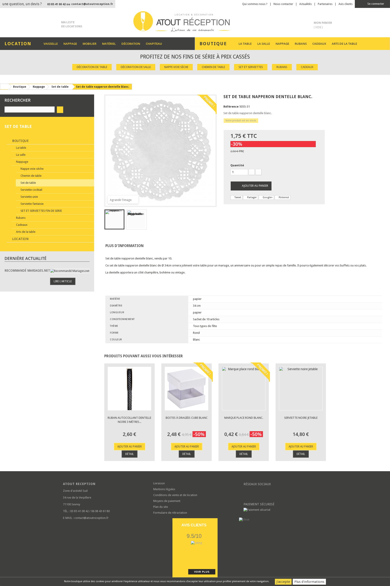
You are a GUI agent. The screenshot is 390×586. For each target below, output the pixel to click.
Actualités (305, 4)
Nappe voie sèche (176, 67)
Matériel (109, 44)
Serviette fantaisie (32, 203)
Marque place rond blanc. (243, 417)
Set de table (28, 182)
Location (20, 239)
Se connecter (375, 3)
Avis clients (346, 4)
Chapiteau (154, 44)
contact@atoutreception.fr (92, 4)
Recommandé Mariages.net (27, 270)
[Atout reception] (195, 21)
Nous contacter (283, 4)
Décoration (130, 44)
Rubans (301, 44)
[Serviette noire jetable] (301, 388)
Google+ (267, 197)
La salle (263, 44)
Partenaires (325, 4)
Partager (251, 197)
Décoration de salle (136, 67)
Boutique (20, 141)
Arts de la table (344, 44)
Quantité (237, 165)
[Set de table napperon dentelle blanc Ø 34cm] (114, 219)
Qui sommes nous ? (254, 4)
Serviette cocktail (31, 189)
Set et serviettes (251, 67)
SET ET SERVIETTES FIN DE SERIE (41, 210)
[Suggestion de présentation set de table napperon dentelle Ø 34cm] (136, 219)
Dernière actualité (25, 258)
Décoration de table (92, 67)
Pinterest (283, 197)
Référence (231, 106)
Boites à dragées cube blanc (187, 417)
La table (245, 44)
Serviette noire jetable (301, 417)
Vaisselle (51, 44)
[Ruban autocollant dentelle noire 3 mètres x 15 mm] (129, 388)
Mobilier (89, 44)
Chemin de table (213, 67)
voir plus (201, 571)
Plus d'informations (309, 582)
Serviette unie (29, 196)
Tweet (237, 197)
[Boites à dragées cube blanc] (186, 388)
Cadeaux (319, 44)
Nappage (70, 44)
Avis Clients (194, 525)
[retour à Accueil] (4, 86)
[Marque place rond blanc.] (243, 388)
